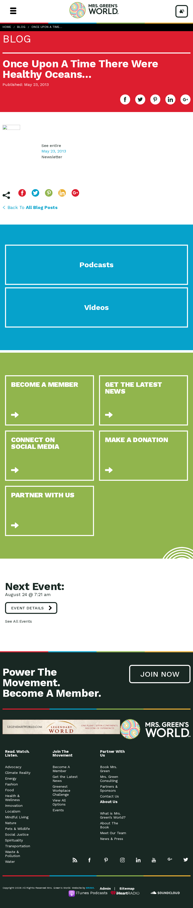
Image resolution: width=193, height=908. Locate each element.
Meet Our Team (113, 833)
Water (10, 862)
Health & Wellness (12, 798)
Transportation (17, 846)
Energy (10, 778)
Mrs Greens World (103, 10)
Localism (12, 811)
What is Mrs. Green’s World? (113, 815)
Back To (33, 207)
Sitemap (126, 888)
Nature (10, 823)
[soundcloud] (165, 892)
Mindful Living (16, 817)
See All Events (18, 621)
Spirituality (14, 840)
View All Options (59, 802)
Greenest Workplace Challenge (61, 790)
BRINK (90, 887)
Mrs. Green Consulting (109, 779)
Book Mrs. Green (108, 769)
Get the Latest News (65, 779)
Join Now (159, 674)
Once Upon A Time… (46, 27)
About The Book (109, 825)
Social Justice (17, 834)
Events (58, 810)
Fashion (11, 784)
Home (7, 27)
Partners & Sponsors (109, 788)
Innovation (14, 806)
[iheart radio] (125, 892)
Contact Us (109, 796)
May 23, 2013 (53, 151)
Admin (105, 888)
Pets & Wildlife (17, 829)
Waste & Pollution (12, 854)
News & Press (111, 839)
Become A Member (61, 769)
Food (9, 790)
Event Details (27, 608)
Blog (21, 27)
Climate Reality (17, 773)
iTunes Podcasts (92, 892)
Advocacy (13, 767)
